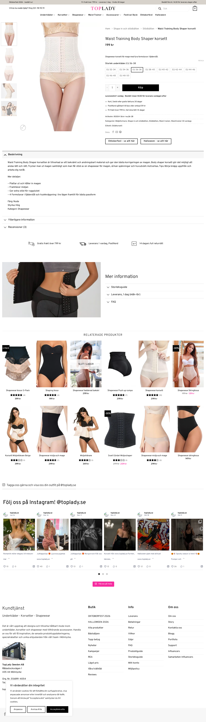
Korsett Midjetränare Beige (18, 455)
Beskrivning (15, 154)
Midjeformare (121, 121)
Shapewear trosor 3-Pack (18, 390)
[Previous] (24, 77)
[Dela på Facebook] (113, 132)
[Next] (95, 77)
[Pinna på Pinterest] (120, 132)
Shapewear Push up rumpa (120, 390)
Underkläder (46, 15)
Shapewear (78, 15)
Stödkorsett (117, 126)
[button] (195, 9)
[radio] (111, 70)
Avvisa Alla (36, 709)
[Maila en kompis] (117, 132)
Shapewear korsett (154, 390)
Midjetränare (86, 455)
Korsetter (63, 15)
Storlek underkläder (115, 63)
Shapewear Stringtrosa (188, 390)
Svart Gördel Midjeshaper (120, 455)
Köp (140, 87)
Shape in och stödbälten (138, 121)
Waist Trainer (95, 15)
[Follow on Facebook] (5, 714)
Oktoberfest (146, 15)
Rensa (201, 61)
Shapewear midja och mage (52, 455)
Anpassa (18, 709)
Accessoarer (112, 15)
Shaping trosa (52, 390)
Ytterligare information (21, 220)
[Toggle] (5, 154)
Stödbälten (153, 121)
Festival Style (131, 15)
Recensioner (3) (17, 227)
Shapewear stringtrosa (188, 455)
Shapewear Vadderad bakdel (86, 390)
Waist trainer (164, 121)
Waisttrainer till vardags (181, 121)
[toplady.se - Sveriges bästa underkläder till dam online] (103, 8)
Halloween (160, 15)
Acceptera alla (57, 709)
